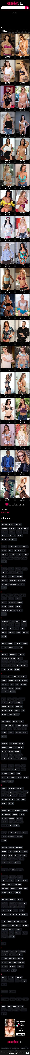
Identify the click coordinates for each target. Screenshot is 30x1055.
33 (20, 504)
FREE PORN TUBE (5, 512)
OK (27, 1052)
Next (23, 504)
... (16, 504)
